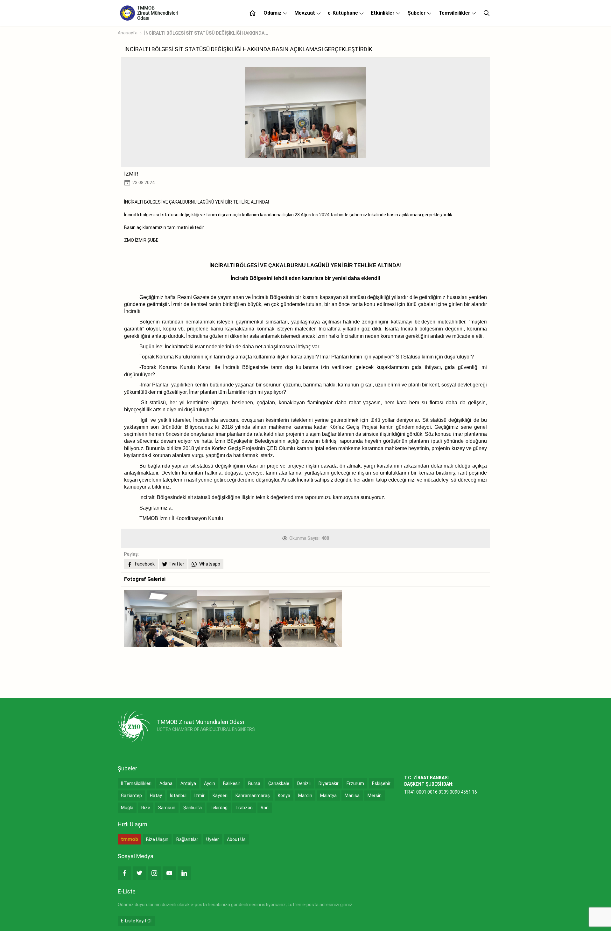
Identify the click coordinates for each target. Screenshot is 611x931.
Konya (284, 795)
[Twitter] (139, 873)
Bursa (254, 783)
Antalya (188, 783)
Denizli (304, 783)
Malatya (328, 795)
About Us (236, 839)
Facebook (144, 563)
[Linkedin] (184, 873)
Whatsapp (209, 563)
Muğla (127, 807)
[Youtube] (169, 873)
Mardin (305, 795)
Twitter (176, 563)
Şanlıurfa (192, 807)
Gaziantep (131, 795)
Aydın (209, 783)
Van (265, 807)
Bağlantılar (187, 839)
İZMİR (131, 174)
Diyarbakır (329, 783)
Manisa (352, 795)
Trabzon (244, 807)
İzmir (199, 795)
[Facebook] (124, 873)
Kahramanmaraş (252, 795)
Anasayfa (127, 32)
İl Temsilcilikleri (136, 783)
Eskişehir (381, 783)
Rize (145, 807)
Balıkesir (231, 783)
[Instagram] (154, 873)
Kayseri (220, 795)
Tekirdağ (219, 807)
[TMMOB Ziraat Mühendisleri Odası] (134, 726)
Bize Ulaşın (157, 839)
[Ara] (486, 13)
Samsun (166, 807)
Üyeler (212, 839)
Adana (165, 783)
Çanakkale (278, 783)
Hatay (156, 795)
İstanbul (178, 795)
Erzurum (355, 783)
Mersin (375, 795)
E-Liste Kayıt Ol (136, 920)
